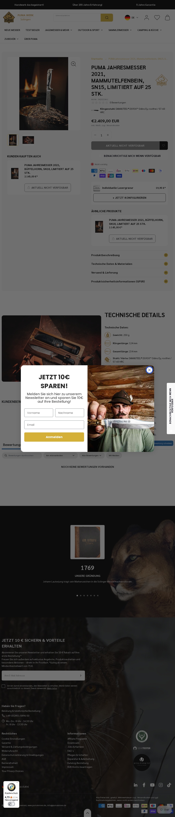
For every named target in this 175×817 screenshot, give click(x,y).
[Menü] (17, 783)
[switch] (11, 804)
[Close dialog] (149, 370)
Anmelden (54, 437)
